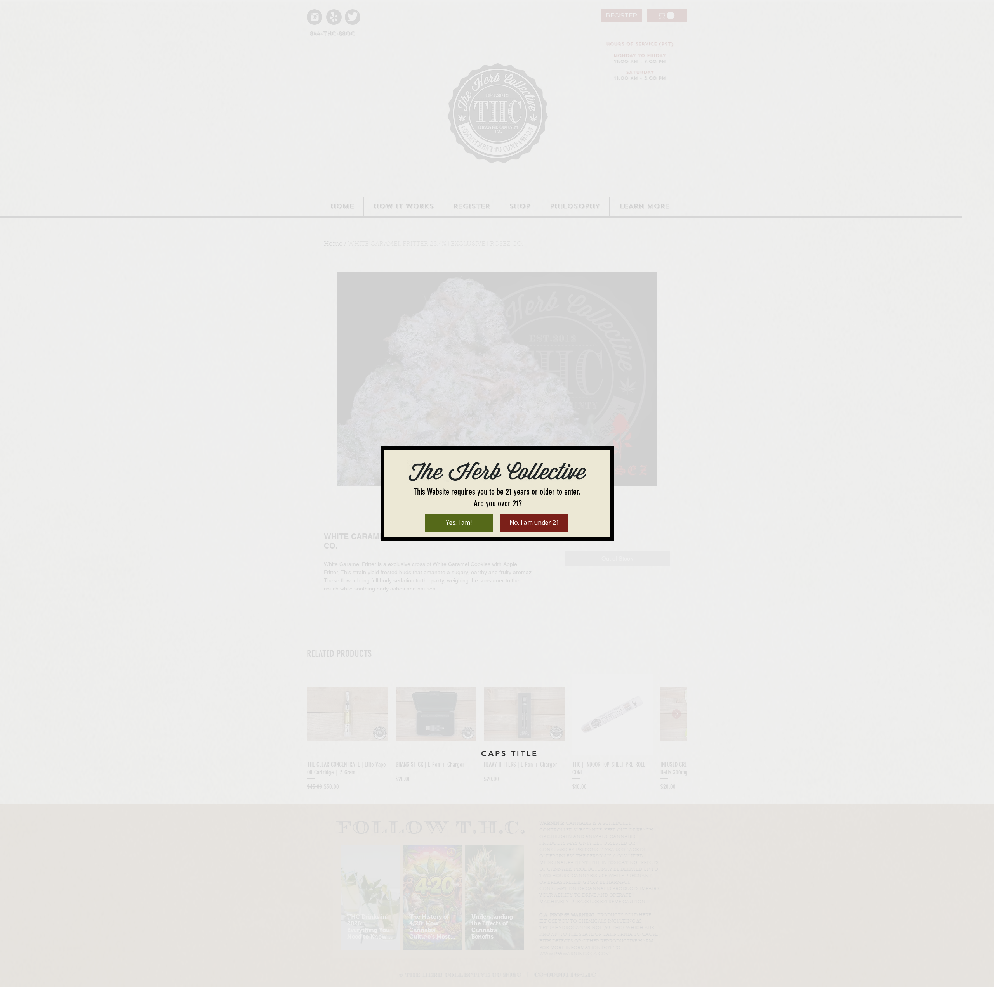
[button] (459, 523)
